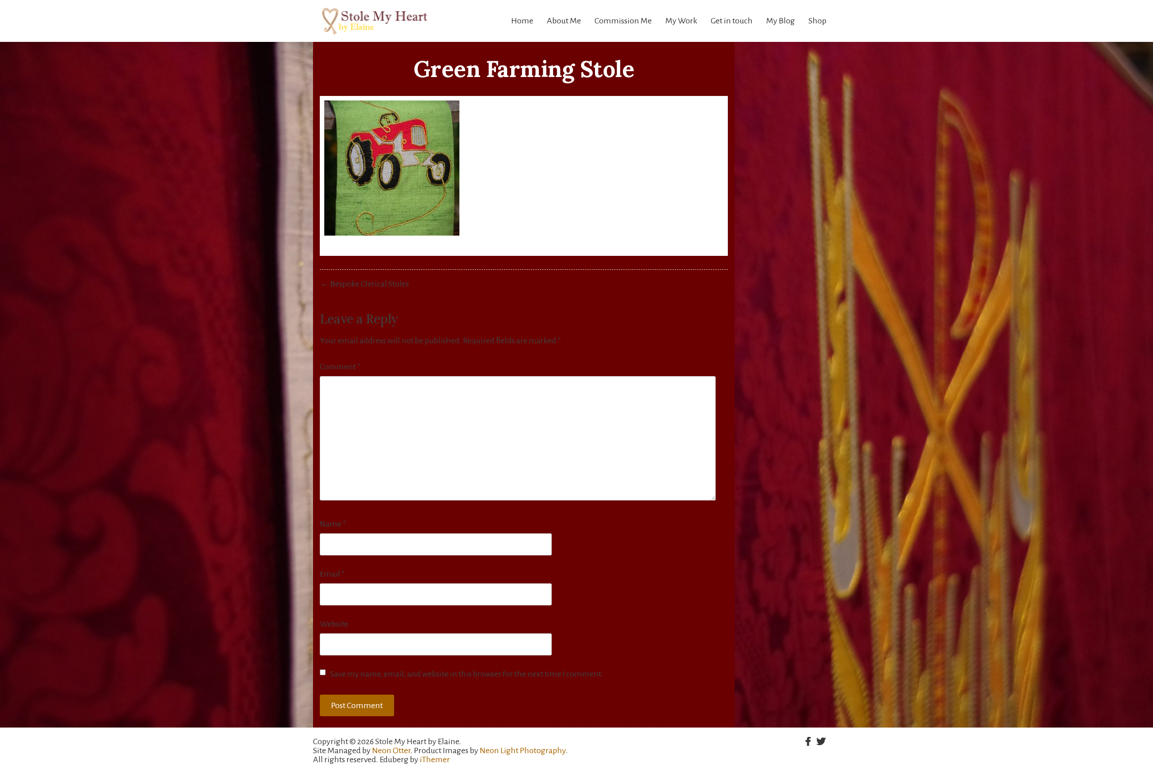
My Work (681, 20)
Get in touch (732, 20)
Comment (340, 366)
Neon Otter (391, 750)
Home (522, 20)
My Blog (780, 20)
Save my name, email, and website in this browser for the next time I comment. (466, 673)
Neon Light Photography (523, 750)
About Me (564, 20)
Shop (817, 20)
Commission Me (623, 20)
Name (333, 523)
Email (332, 573)
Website (334, 623)
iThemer (435, 759)
